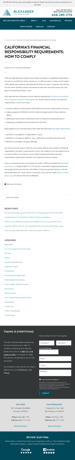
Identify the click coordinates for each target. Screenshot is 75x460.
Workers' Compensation (12, 311)
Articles (40, 27)
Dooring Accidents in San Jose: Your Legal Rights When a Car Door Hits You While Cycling (34, 226)
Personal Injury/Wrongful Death (15, 275)
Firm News (18, 184)
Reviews (68, 21)
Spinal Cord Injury (10, 293)
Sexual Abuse (9, 289)
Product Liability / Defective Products (17, 284)
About (33, 21)
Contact (51, 27)
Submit (45, 393)
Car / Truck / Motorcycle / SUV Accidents (18, 249)
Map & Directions (20, 426)
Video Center (26, 27)
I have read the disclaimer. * (51, 379)
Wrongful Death (10, 315)
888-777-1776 (27, 351)
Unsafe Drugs (9, 306)
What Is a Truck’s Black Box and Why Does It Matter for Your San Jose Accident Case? (33, 222)
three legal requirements (60, 129)
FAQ (44, 21)
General (7, 258)
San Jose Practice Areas (14, 21)
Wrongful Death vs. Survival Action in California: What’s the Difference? (28, 217)
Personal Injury (9, 271)
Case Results (55, 21)
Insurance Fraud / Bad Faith (13, 262)
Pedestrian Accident (11, 266)
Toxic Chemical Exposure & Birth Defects (18, 297)
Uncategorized (9, 302)
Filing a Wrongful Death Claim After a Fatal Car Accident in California (27, 230)
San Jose (20, 404)
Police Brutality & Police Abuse (15, 280)
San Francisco (54, 404)
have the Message (45, 348)
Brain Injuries (9, 244)
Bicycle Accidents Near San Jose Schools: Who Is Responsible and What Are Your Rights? (34, 213)
